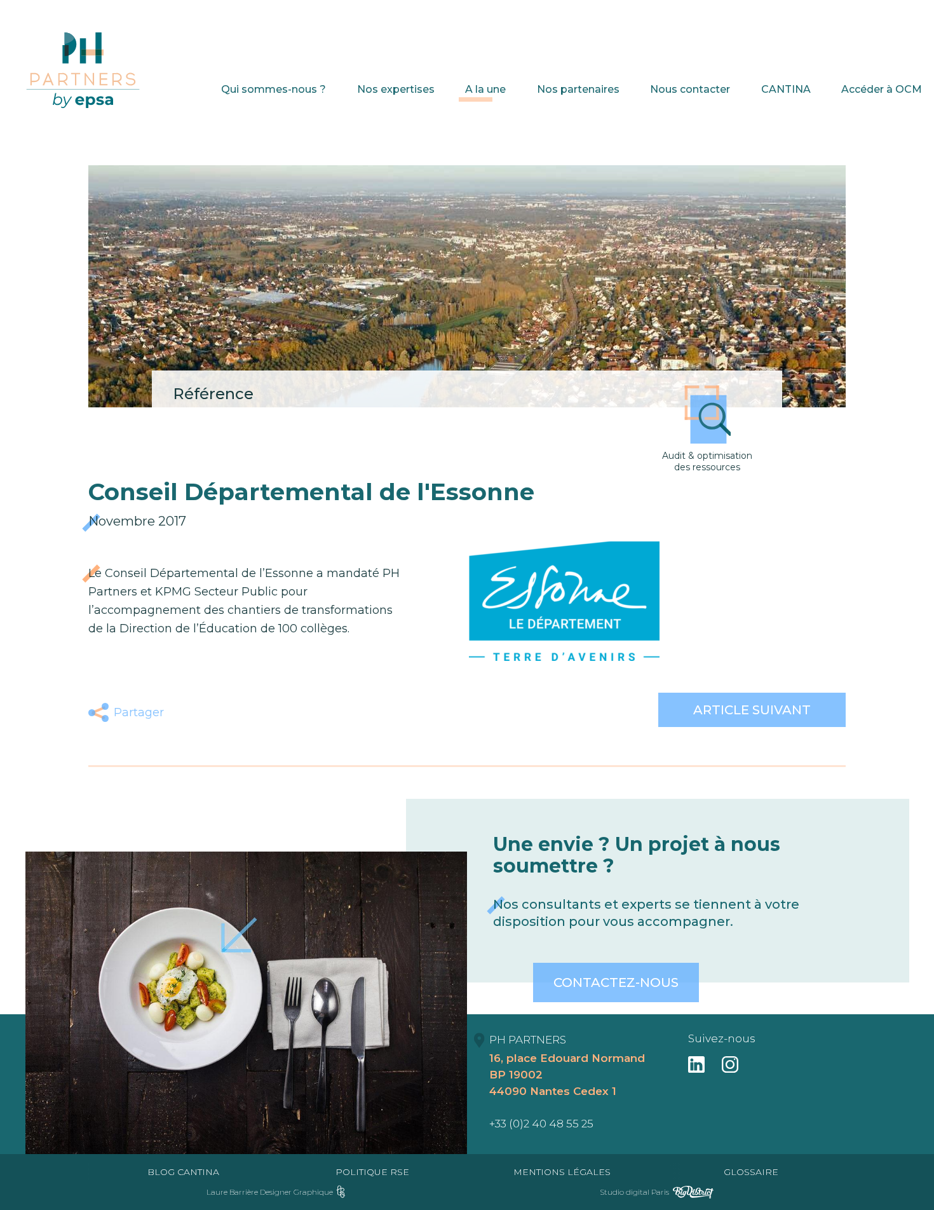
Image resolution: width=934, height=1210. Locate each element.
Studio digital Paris (634, 1192)
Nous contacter (690, 89)
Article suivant (752, 709)
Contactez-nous (616, 982)
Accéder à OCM (881, 89)
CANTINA (786, 89)
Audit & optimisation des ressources (707, 461)
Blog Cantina (183, 1172)
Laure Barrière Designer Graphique (269, 1192)
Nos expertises (396, 89)
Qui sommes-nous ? (273, 89)
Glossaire (751, 1172)
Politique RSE (372, 1172)
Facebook (184, 712)
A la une (485, 89)
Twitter (214, 712)
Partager (139, 712)
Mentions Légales (562, 1172)
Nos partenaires (578, 89)
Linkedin (244, 712)
